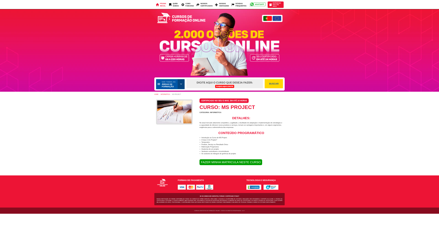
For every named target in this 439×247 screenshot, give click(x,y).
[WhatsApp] (257, 4)
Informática (165, 94)
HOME (156, 94)
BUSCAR (274, 83)
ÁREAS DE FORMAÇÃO (169, 84)
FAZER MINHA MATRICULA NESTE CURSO (231, 162)
